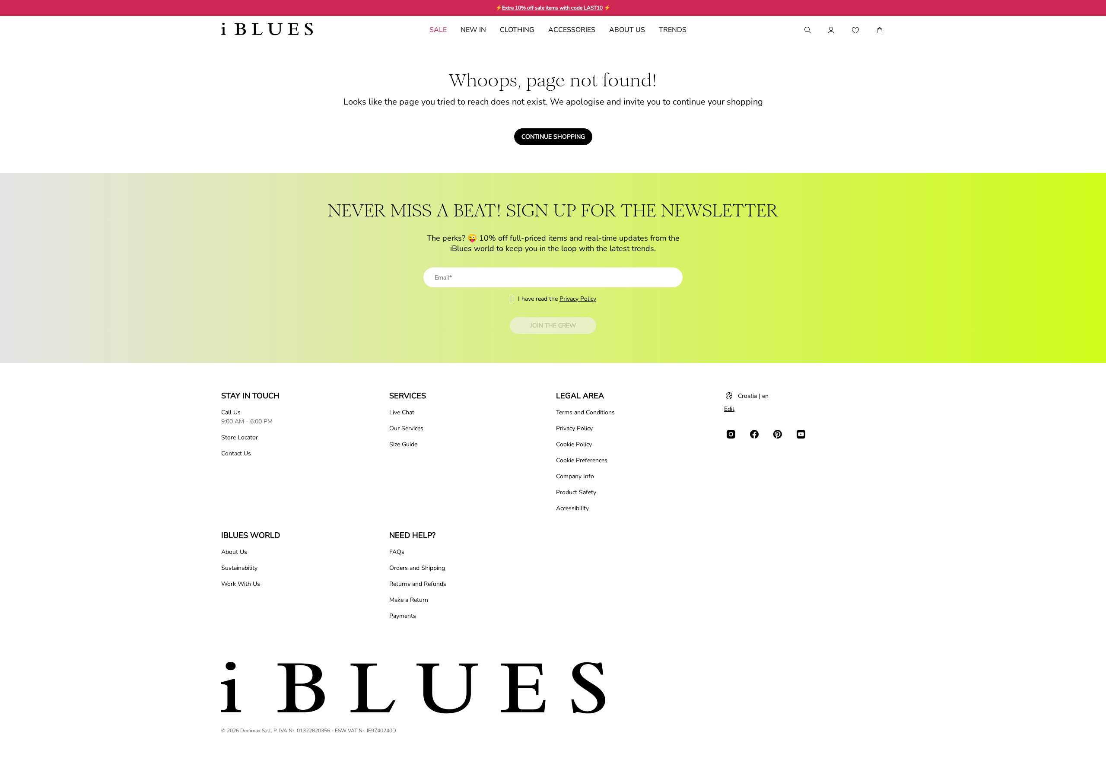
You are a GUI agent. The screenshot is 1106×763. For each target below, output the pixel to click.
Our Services (406, 428)
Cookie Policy (574, 444)
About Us (234, 552)
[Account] (831, 30)
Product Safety (576, 492)
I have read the (557, 299)
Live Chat (401, 412)
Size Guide (403, 444)
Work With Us (240, 584)
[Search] (807, 30)
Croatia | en (753, 396)
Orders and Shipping (417, 568)
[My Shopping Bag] (879, 30)
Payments (402, 616)
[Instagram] (731, 434)
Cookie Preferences (581, 460)
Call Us (231, 412)
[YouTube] (801, 434)
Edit (729, 409)
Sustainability (239, 568)
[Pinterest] (778, 434)
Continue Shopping (553, 137)
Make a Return (408, 600)
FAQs (396, 552)
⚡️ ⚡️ (553, 7)
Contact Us (236, 453)
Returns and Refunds (417, 584)
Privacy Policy (577, 299)
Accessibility (572, 508)
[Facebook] (754, 434)
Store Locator (239, 437)
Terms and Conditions (585, 412)
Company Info (575, 476)
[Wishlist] (855, 30)
